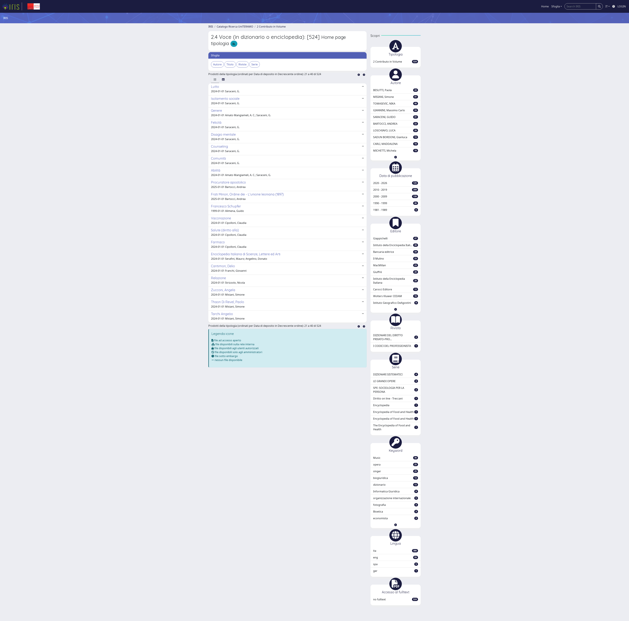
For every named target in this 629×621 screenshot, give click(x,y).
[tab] (215, 79)
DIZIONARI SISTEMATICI (395, 374)
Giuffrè (395, 272)
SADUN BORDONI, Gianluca (395, 137)
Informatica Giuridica (395, 491)
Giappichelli (395, 238)
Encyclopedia (395, 405)
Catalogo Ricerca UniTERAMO (235, 26)
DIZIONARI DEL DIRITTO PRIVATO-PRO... (395, 337)
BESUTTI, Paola (395, 90)
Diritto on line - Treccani (395, 398)
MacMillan (395, 265)
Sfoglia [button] (555, 6)
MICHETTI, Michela (395, 150)
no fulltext (395, 599)
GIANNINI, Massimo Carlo (395, 110)
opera (395, 464)
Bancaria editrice (395, 252)
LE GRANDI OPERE (395, 381)
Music (395, 458)
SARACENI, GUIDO (395, 117)
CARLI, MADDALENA (395, 144)
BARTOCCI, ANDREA (395, 124)
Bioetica (395, 511)
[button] (395, 157)
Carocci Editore (395, 289)
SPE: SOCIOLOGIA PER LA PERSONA (395, 390)
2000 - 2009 (395, 196)
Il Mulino (395, 258)
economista (395, 518)
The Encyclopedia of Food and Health (395, 427)
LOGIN (622, 6)
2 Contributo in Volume (271, 26)
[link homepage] (12, 6)
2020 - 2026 (395, 183)
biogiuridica (395, 478)
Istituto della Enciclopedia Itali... (395, 245)
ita (395, 551)
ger (395, 571)
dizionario (395, 484)
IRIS (210, 26)
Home (545, 6)
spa (395, 564)
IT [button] (606, 6)
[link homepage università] (34, 6)
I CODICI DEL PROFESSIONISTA (395, 346)
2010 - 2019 (395, 190)
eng (395, 557)
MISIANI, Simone (395, 97)
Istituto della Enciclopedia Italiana (395, 280)
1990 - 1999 (395, 203)
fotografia (395, 505)
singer (395, 471)
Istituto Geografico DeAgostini (395, 303)
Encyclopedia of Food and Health (395, 412)
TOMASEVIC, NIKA (395, 103)
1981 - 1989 (395, 210)
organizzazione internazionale (395, 498)
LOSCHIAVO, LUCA (395, 130)
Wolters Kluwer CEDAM (395, 296)
